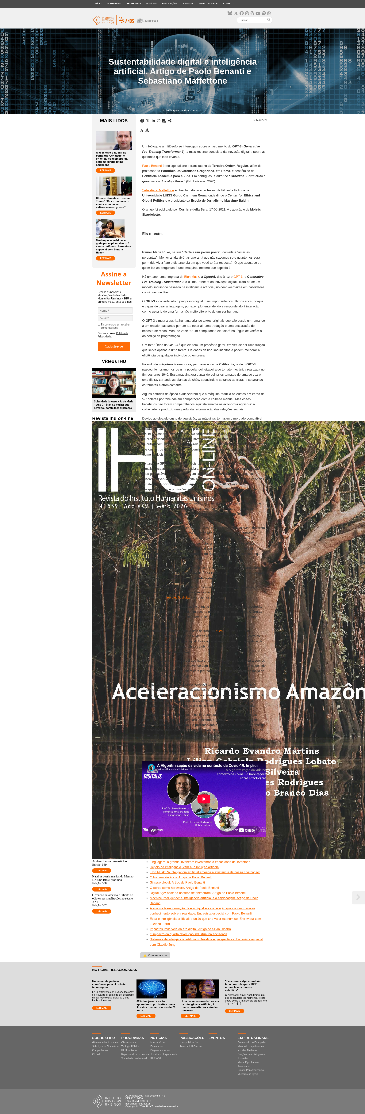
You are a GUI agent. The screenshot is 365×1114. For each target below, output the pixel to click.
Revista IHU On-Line (190, 1046)
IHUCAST (155, 1058)
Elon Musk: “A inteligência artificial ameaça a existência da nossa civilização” (205, 872)
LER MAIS (105, 170)
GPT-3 (238, 277)
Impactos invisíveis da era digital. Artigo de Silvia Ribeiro (190, 929)
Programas (134, 3)
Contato (228, 3)
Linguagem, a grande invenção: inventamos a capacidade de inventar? (200, 862)
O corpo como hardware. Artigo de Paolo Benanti (184, 888)
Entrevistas (156, 1046)
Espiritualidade (208, 3)
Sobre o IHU (114, 3)
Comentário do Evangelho (252, 1042)
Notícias (151, 3)
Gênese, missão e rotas (105, 1042)
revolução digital (178, 597)
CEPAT (96, 1054)
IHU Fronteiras (129, 1050)
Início (98, 3)
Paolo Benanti (152, 166)
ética (219, 631)
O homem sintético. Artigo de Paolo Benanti (181, 877)
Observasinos (128, 1042)
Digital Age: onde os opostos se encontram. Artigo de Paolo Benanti (198, 893)
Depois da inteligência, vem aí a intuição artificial (184, 867)
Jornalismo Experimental (164, 1054)
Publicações (169, 3)
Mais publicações (189, 1042)
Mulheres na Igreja (248, 1074)
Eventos (188, 3)
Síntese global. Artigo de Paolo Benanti (177, 882)
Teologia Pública (130, 1046)
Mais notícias (157, 1042)
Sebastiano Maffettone (158, 190)
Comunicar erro (155, 955)
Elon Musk (191, 277)
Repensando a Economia (135, 1054)
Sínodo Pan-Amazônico (251, 1070)
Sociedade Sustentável (134, 1058)
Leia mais (102, 870)
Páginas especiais (160, 1050)
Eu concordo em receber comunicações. (115, 326)
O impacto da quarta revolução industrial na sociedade (188, 934)
